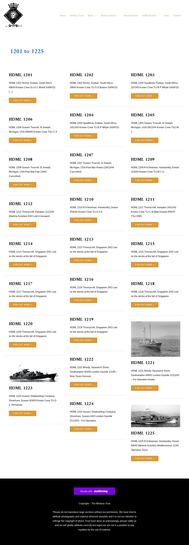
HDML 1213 (81, 239)
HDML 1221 (143, 363)
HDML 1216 (81, 280)
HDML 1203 (143, 75)
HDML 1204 (81, 115)
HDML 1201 (20, 75)
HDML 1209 (143, 160)
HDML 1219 (81, 319)
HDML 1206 (20, 119)
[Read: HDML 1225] (155, 415)
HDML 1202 (81, 75)
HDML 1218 (143, 284)
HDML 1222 (81, 359)
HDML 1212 (20, 204)
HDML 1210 (81, 199)
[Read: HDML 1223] (33, 371)
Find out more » (22, 100)
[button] (184, 15)
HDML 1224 (81, 404)
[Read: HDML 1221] (155, 339)
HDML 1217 (20, 284)
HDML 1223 (20, 388)
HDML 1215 (143, 244)
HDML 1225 (143, 433)
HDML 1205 (143, 115)
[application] (94, 15)
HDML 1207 (81, 155)
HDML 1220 (20, 324)
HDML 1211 (143, 199)
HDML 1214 (20, 244)
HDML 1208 (20, 160)
